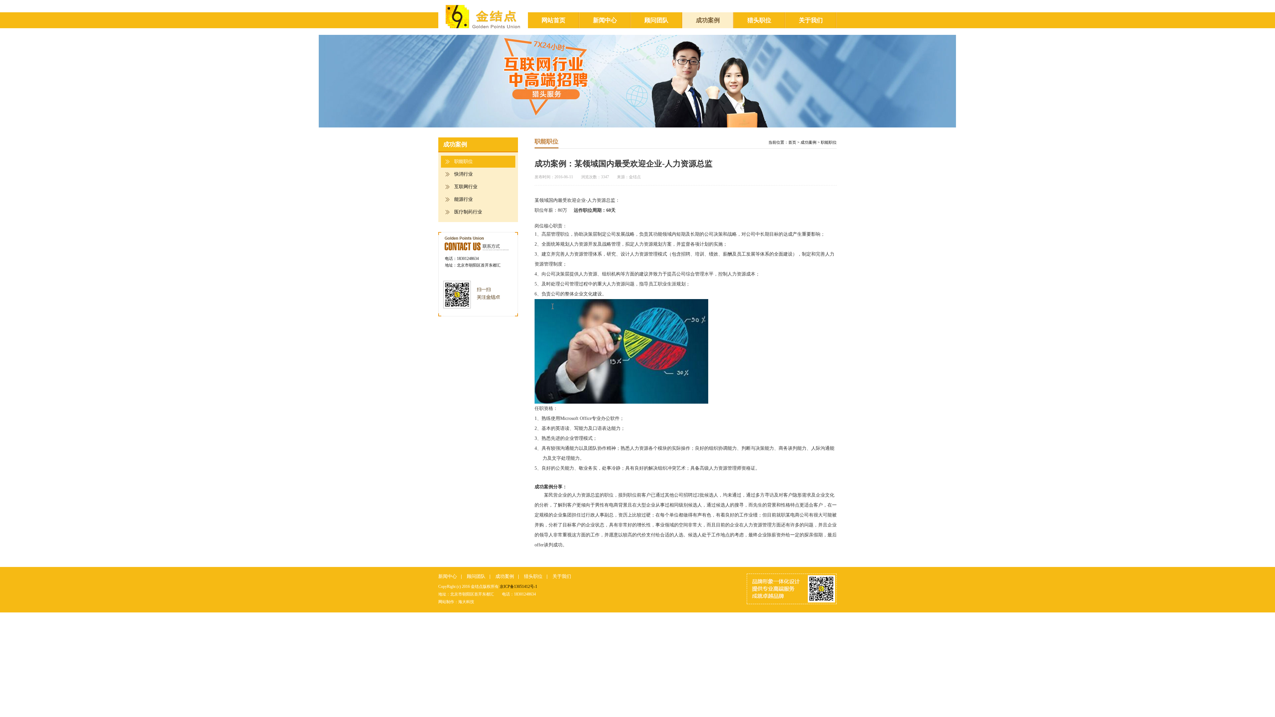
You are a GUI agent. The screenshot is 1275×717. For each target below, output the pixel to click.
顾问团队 (656, 20)
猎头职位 (759, 20)
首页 (792, 142)
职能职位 (463, 161)
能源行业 (463, 199)
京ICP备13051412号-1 (518, 586)
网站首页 (553, 20)
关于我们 (811, 20)
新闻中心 (605, 20)
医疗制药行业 (468, 211)
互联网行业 (465, 186)
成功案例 (708, 20)
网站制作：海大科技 (456, 601)
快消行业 (463, 174)
